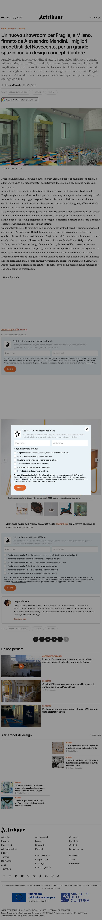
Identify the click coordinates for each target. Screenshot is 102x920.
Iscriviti (20, 487)
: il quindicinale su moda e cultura (33, 463)
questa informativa (66, 479)
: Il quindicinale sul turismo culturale (33, 467)
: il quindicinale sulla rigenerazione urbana (37, 460)
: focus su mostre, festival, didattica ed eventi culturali (42, 452)
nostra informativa (49, 477)
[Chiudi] (86, 429)
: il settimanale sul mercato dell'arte (34, 456)
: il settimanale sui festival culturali (33, 471)
